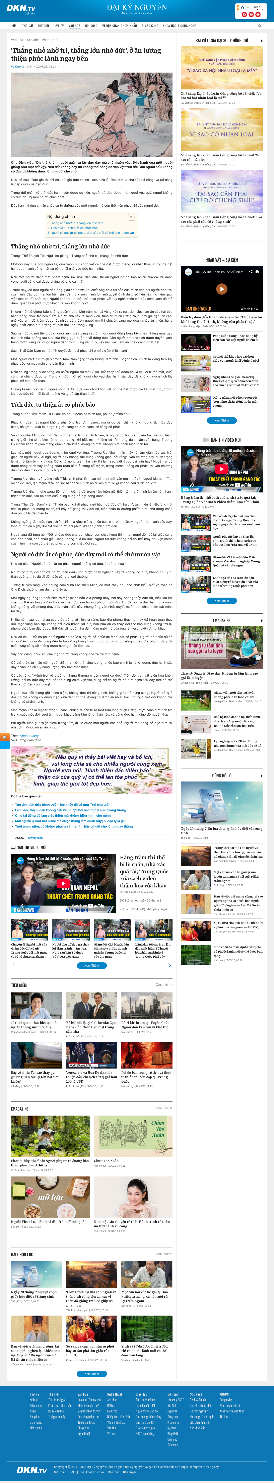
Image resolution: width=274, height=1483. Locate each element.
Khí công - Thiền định (202, 1416)
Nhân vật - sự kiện (191, 326)
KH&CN (224, 1394)
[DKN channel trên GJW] (256, 7)
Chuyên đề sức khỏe (201, 1405)
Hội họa (111, 1405)
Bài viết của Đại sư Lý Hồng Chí (222, 40)
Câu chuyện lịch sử (21, 1364)
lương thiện (35, 837)
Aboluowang (29, 736)
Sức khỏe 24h (197, 1428)
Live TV (59, 25)
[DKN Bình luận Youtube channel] (251, 14)
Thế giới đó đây (56, 1416)
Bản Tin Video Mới (226, 440)
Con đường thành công (24, 1032)
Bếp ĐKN (16, 1226)
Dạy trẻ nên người (145, 1428)
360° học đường (145, 1433)
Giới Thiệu (30, 13)
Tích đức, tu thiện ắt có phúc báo (74, 228)
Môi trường (127, 1032)
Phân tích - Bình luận (60, 1405)
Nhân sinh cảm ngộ (88, 1405)
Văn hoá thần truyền (77, 1310)
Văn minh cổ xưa (116, 1422)
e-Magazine (150, 25)
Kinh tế (34, 1399)
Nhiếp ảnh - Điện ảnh (118, 1416)
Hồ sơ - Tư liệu (56, 1411)
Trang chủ (14, 25)
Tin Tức (124, 891)
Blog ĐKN (172, 1433)
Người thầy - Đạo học (147, 1411)
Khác (216, 730)
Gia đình (172, 1405)
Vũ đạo (111, 1433)
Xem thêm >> (164, 984)
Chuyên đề (83, 1428)
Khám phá (173, 1422)
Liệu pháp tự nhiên (200, 1422)
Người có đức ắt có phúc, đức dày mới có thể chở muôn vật (92, 233)
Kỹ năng (15, 1086)
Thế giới (43, 25)
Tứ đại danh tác (86, 1422)
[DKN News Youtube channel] (244, 14)
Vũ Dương (17, 66)
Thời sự (27, 25)
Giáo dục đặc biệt (145, 1405)
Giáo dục (141, 1394)
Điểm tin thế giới (75, 1036)
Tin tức (224, 1416)
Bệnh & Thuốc (198, 1399)
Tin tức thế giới (56, 1399)
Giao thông (36, 1422)
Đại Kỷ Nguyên (134, 1467)
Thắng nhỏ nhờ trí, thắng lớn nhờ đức (76, 223)
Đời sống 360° (175, 1399)
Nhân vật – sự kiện (222, 260)
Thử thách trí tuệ (145, 1399)
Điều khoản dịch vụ (92, 1472)
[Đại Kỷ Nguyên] (21, 7)
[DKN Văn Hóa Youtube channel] (258, 14)
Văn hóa (74, 25)
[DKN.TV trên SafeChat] (238, 7)
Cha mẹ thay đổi (145, 1422)
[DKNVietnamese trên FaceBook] (242, 7)
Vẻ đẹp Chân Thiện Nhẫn (25, 1170)
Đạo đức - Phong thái (42, 40)
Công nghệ (226, 1399)
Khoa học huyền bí (230, 1405)
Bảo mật (113, 1472)
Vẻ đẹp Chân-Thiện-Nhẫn (119, 25)
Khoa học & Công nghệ (179, 25)
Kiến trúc (112, 1411)
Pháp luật (35, 1416)
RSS (72, 1472)
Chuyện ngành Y (199, 1411)
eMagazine (221, 620)
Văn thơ (111, 1428)
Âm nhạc (112, 1399)
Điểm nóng (36, 1405)
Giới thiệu (60, 1472)
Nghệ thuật (100, 1165)
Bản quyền (130, 1472)
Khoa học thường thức (232, 1411)
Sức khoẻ (172, 1444)
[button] (129, 217)
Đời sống (91, 25)
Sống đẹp (172, 1416)
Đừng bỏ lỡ (221, 775)
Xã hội (33, 1411)
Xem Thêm (91, 965)
